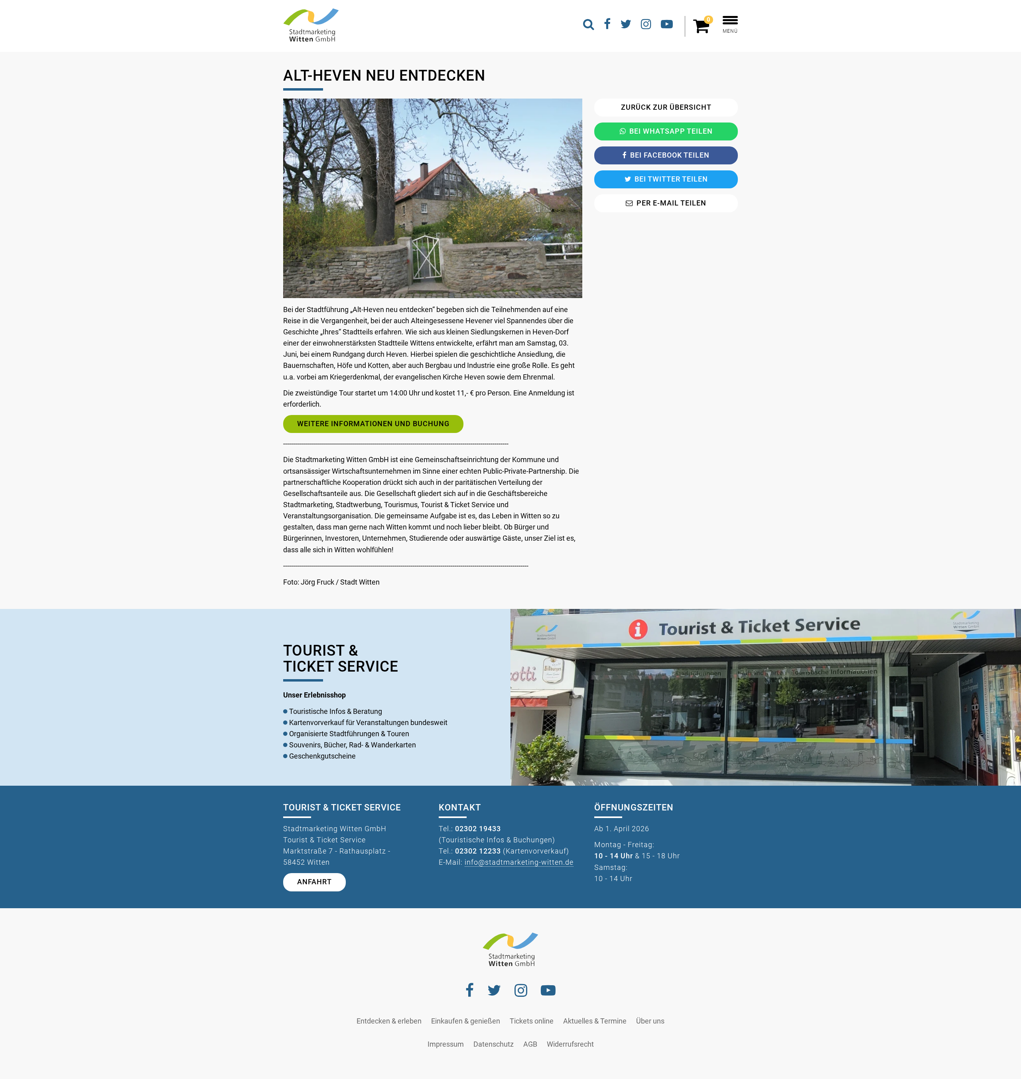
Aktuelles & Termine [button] (595, 1021)
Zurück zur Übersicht (666, 107)
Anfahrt (314, 882)
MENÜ (730, 31)
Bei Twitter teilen (671, 179)
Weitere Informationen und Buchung (373, 424)
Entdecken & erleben (389, 1021)
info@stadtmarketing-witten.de (519, 862)
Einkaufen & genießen (465, 1021)
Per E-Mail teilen (671, 203)
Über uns (650, 1021)
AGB (530, 1044)
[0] (703, 30)
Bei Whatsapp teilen (671, 131)
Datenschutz (493, 1044)
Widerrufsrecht (570, 1044)
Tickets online (532, 1021)
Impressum (446, 1044)
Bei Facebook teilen (670, 155)
